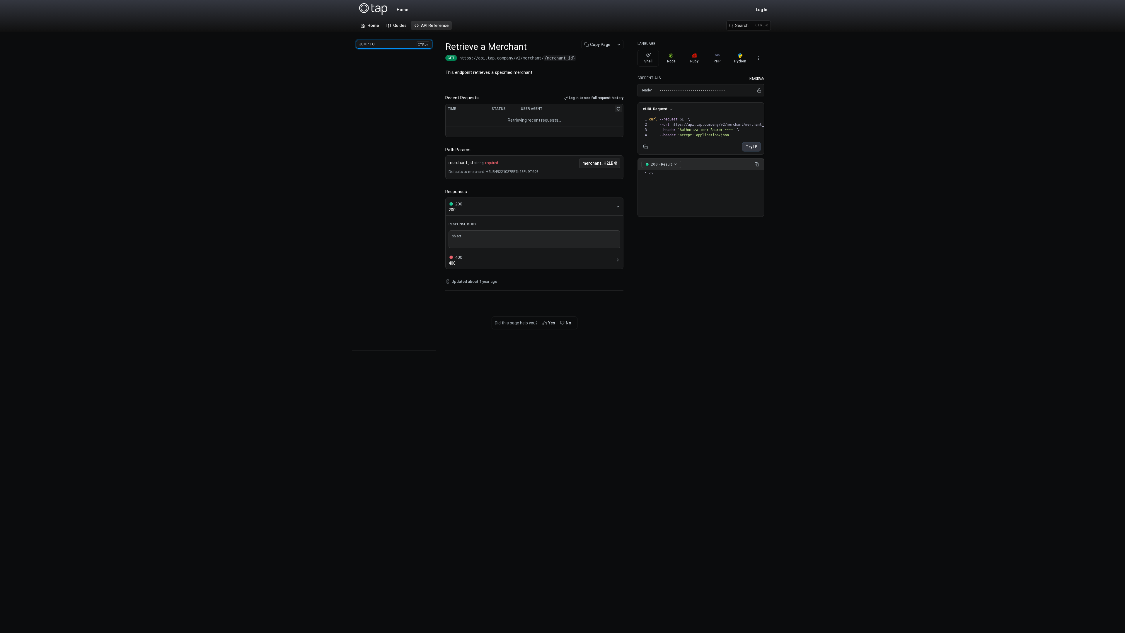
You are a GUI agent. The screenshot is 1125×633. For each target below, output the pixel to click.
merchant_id (461, 162)
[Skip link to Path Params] (441, 150)
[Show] (759, 90)
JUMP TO (393, 44)
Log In (761, 9)
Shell (648, 61)
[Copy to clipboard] (581, 58)
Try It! (751, 146)
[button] (756, 78)
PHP (717, 61)
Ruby (694, 61)
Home (402, 9)
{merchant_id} (560, 58)
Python (740, 61)
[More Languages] (758, 58)
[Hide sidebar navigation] (435, 191)
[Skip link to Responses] (441, 191)
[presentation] (734, 127)
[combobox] (599, 163)
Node (671, 61)
